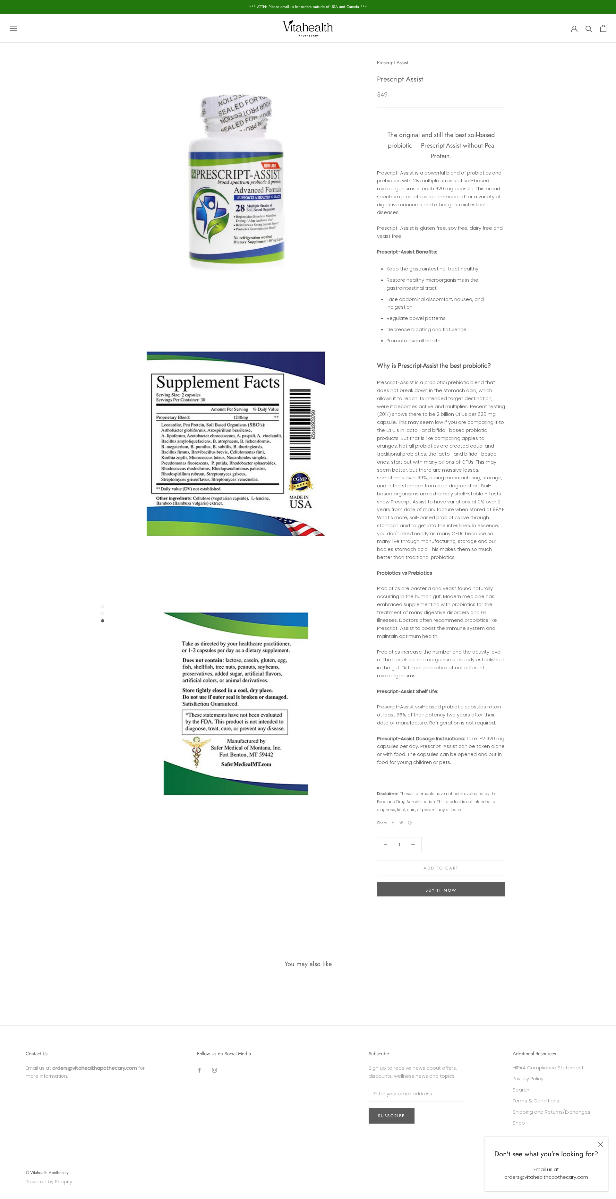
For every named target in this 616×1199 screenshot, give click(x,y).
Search (521, 1089)
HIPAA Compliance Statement (548, 1067)
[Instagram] (214, 1070)
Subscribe (391, 1116)
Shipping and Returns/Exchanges (551, 1112)
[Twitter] (401, 823)
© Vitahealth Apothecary (47, 1172)
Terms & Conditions (536, 1100)
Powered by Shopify (49, 1181)
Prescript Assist (392, 62)
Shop (519, 1122)
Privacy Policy (528, 1078)
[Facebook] (393, 823)
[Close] (600, 1144)
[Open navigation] (13, 28)
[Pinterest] (410, 823)
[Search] (589, 28)
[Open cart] (603, 28)
